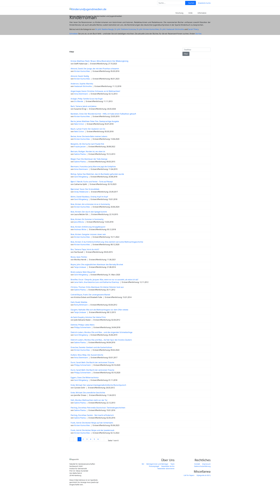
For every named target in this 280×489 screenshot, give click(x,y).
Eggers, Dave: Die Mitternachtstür (85, 377)
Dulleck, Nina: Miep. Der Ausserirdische (87, 355)
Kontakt (197, 464)
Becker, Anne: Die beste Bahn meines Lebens (89, 136)
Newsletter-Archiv (167, 466)
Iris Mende (78, 101)
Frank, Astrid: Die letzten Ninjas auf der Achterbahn (92, 423)
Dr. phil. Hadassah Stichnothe (172, 29)
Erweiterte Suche (204, 3)
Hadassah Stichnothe (83, 86)
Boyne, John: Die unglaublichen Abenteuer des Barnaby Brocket (97, 264)
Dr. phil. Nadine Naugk (104, 29)
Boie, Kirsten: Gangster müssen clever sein (88, 234)
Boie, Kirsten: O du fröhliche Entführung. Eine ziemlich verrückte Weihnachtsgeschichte (107, 242)
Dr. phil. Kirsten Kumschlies (148, 29)
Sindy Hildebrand (81, 192)
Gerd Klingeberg (81, 176)
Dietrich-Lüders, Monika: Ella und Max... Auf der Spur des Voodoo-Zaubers (101, 340)
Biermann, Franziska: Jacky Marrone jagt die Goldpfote (93, 166)
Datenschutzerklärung (202, 466)
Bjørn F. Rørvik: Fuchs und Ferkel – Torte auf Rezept (92, 181)
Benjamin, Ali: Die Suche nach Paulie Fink (87, 144)
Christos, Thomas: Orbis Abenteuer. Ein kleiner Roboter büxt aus (97, 287)
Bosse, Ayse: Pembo (79, 257)
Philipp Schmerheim (82, 327)
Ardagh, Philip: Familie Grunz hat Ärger (87, 99)
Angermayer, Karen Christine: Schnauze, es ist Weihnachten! (95, 91)
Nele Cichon (79, 124)
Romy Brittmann (81, 305)
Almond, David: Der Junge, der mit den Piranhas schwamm (95, 68)
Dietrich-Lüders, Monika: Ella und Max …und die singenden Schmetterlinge (101, 332)
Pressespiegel (154, 466)
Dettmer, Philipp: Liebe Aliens (82, 325)
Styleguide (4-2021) (204, 475)
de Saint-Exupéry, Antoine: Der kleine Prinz (88, 317)
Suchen (191, 3)
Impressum (206, 464)
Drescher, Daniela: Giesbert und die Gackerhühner (91, 347)
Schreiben (73, 33)
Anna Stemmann (81, 94)
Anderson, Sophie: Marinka (82, 83)
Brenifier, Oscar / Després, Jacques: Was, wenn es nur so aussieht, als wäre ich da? (104, 279)
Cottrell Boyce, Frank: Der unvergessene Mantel (90, 294)
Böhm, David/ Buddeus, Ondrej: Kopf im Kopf (89, 196)
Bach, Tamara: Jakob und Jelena (83, 106)
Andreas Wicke (80, 229)
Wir (143, 464)
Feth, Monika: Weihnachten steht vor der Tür (89, 400)
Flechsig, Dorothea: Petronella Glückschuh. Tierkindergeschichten (98, 407)
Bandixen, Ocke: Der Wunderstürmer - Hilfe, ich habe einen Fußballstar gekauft (103, 114)
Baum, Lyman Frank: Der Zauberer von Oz (88, 129)
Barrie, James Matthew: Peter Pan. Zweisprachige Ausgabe (95, 121)
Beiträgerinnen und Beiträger (157, 464)
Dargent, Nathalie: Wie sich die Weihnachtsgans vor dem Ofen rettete (99, 309)
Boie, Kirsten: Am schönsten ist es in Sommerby (90, 204)
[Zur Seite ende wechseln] (106, 439)
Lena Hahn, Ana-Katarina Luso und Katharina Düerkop (96, 282)
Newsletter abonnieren (166, 468)
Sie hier (198, 33)
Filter (186, 54)
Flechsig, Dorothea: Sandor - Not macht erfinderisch (92, 415)
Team (172, 464)
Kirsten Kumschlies (82, 71)
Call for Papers (189, 475)
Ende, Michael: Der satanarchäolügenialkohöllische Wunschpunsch (98, 385)
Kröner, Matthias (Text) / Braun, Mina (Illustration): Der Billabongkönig (99, 61)
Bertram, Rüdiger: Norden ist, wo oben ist (88, 151)
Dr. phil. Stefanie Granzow (125, 29)
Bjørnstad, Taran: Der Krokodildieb (85, 189)
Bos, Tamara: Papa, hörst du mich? (85, 249)
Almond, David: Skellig (80, 76)
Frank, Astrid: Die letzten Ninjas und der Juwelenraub (92, 430)
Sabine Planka (80, 154)
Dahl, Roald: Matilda (79, 302)
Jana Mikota (79, 222)
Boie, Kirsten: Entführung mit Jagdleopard (88, 227)
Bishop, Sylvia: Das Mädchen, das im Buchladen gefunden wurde (97, 174)
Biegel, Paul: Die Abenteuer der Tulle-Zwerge (89, 159)
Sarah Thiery (193, 29)
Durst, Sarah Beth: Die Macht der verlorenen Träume (92, 362)
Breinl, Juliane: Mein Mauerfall (83, 272)
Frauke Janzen (80, 146)
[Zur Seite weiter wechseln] (102, 439)
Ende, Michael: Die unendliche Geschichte (88, 392)
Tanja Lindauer (80, 267)
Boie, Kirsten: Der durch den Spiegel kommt (89, 212)
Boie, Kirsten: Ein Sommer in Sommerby (87, 219)
